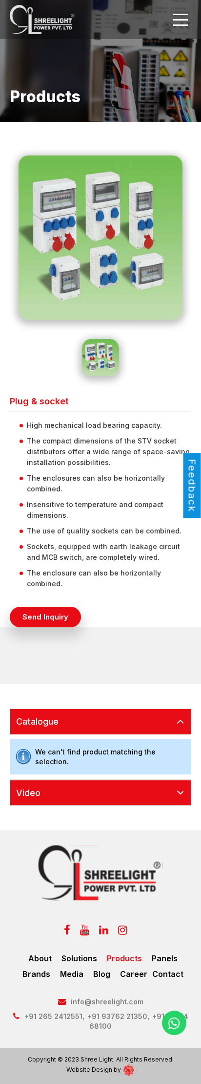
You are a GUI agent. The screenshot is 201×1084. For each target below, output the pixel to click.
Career (133, 974)
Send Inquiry (45, 616)
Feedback (192, 485)
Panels (165, 958)
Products (124, 958)
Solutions (79, 958)
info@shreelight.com (107, 1001)
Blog (101, 974)
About (40, 958)
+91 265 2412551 (53, 1016)
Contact (167, 974)
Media (71, 974)
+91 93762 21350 (117, 1016)
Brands (36, 974)
